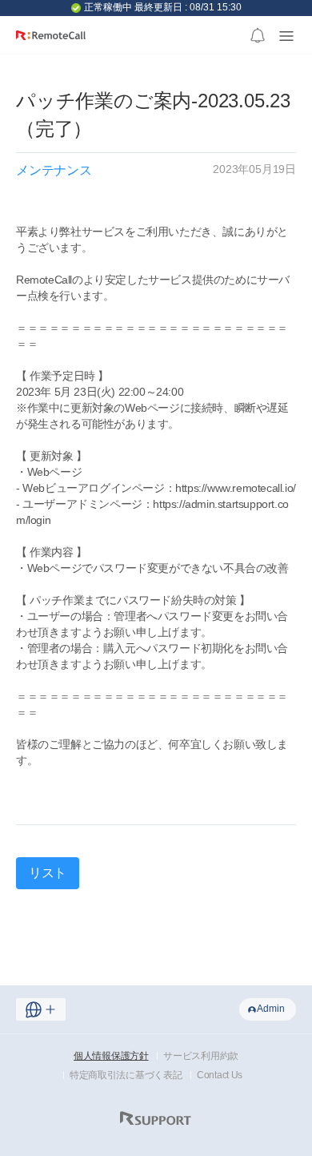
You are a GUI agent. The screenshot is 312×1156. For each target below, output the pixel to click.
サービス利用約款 (200, 1055)
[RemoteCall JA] (51, 41)
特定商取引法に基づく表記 (126, 1075)
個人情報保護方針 (111, 1055)
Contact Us (219, 1075)
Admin (271, 1008)
